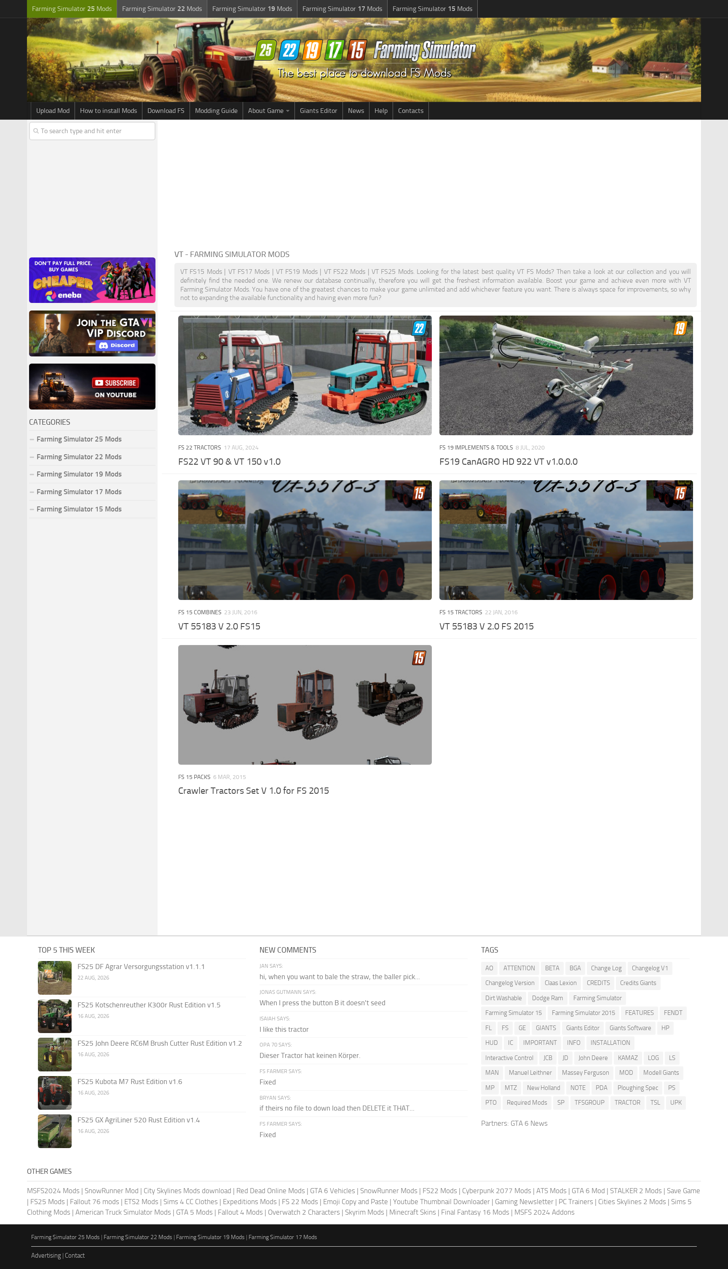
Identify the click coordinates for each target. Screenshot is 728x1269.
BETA (552, 968)
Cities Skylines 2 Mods (632, 1201)
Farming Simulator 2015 (583, 1013)
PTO (491, 1102)
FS (505, 1028)
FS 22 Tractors (199, 447)
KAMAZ (628, 1058)
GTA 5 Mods (194, 1212)
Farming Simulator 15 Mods (79, 509)
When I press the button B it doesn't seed (322, 1003)
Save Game (683, 1190)
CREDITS (598, 983)
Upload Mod (53, 111)
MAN (492, 1072)
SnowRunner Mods (389, 1190)
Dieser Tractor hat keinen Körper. (310, 1055)
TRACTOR (627, 1102)
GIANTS (546, 1028)
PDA (602, 1088)
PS (671, 1088)
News (356, 111)
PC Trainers (576, 1201)
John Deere (593, 1058)
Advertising (46, 1255)
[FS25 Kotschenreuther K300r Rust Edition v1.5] (55, 1016)
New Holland (543, 1088)
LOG (653, 1058)
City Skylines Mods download (187, 1190)
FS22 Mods (440, 1190)
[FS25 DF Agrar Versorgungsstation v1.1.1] (55, 978)
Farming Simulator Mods (72, 9)
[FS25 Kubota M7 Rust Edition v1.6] (55, 1093)
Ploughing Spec (638, 1088)
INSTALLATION (610, 1043)
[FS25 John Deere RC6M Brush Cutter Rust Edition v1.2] (55, 1054)
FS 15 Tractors (460, 612)
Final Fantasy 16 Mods (475, 1212)
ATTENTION (519, 968)
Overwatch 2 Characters (304, 1212)
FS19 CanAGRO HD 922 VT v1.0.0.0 (508, 461)
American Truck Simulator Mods (123, 1212)
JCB (547, 1058)
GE (522, 1028)
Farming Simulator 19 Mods (79, 474)
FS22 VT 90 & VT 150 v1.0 (229, 461)
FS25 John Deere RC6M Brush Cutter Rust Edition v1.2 (160, 1043)
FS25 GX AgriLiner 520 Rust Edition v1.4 (139, 1120)
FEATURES (639, 1013)
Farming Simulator (597, 998)
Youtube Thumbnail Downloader (441, 1201)
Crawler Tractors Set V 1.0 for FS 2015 (253, 790)
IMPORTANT (540, 1043)
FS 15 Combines (200, 612)
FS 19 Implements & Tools (476, 447)
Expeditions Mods (250, 1201)
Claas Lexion (561, 983)
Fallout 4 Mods (240, 1212)
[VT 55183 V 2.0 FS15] (304, 540)
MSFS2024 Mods (53, 1190)
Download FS (166, 111)
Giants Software (630, 1028)
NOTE (578, 1088)
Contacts (410, 111)
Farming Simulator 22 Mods (79, 456)
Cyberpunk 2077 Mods (496, 1190)
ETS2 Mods (141, 1201)
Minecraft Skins (412, 1212)
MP (490, 1088)
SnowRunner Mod (112, 1190)
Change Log (606, 968)
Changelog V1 (650, 968)
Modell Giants (661, 1072)
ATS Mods (551, 1190)
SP (561, 1102)
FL (488, 1028)
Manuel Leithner (530, 1072)
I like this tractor (284, 1029)
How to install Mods (108, 111)
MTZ (511, 1088)
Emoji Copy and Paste (355, 1201)
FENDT (673, 1013)
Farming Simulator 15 (513, 1013)
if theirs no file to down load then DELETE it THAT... (337, 1108)
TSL (655, 1102)
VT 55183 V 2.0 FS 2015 (486, 626)
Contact (75, 1255)
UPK (676, 1102)
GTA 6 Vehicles (332, 1190)
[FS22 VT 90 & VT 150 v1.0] (304, 375)
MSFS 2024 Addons (544, 1212)
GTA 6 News (529, 1123)
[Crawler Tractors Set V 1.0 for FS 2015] (304, 705)
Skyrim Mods (364, 1212)
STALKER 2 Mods (636, 1190)
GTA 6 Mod (588, 1190)
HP (665, 1028)
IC (510, 1043)
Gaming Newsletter (524, 1201)
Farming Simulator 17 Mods (79, 491)
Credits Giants (638, 983)
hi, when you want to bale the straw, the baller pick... (340, 976)
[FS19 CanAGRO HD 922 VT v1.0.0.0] (566, 375)
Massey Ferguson (585, 1072)
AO (489, 968)
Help (381, 111)
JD (565, 1058)
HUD (491, 1043)
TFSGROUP (590, 1102)
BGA (575, 968)
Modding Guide (216, 111)
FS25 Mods (47, 1201)
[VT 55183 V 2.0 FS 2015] (566, 540)
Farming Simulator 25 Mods (65, 1237)
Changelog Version (510, 983)
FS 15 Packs (194, 777)
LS (672, 1058)
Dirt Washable (503, 998)
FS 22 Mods (300, 1201)
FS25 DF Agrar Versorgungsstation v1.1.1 (141, 966)
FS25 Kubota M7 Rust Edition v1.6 (130, 1081)
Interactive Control (509, 1058)
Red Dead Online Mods (270, 1190)
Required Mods (527, 1102)
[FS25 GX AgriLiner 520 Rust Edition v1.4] (55, 1131)
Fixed (268, 1082)
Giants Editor (318, 111)
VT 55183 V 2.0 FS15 (219, 626)
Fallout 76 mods (94, 1201)
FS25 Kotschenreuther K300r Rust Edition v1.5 (149, 1005)
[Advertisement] (435, 183)
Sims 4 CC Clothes (190, 1201)
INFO (574, 1043)
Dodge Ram (547, 998)
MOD (626, 1072)
